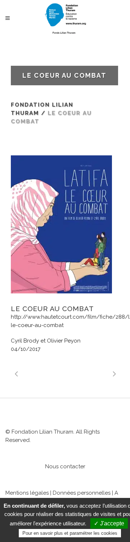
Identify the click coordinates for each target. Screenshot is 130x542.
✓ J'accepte (109, 523)
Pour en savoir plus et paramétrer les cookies (69, 533)
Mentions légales (27, 493)
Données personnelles (81, 493)
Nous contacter (65, 466)
